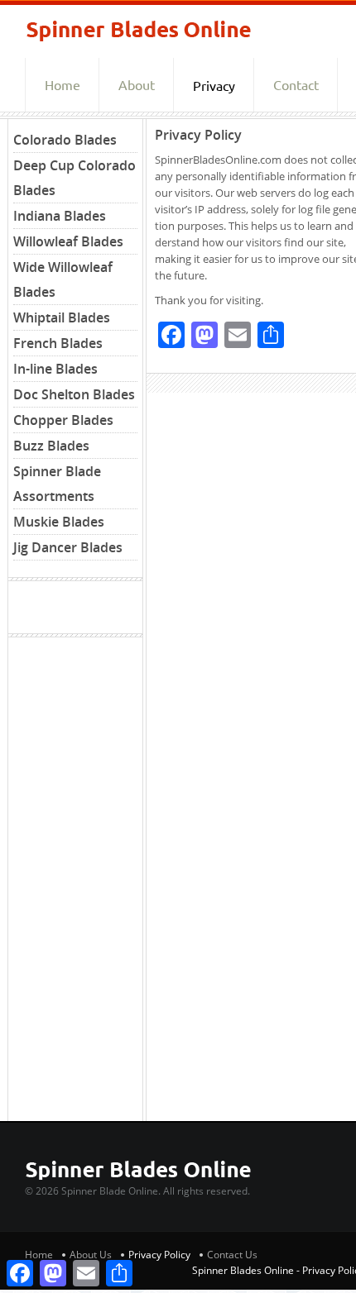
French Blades (58, 343)
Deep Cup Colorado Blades (74, 177)
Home (62, 85)
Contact (296, 85)
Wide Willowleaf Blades (63, 279)
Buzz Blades (51, 446)
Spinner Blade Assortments (57, 483)
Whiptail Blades (61, 317)
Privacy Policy (159, 1255)
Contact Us (232, 1255)
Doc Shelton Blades (74, 394)
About (136, 85)
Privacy (214, 86)
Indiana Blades (59, 216)
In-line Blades (55, 369)
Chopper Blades (63, 420)
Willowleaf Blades (68, 241)
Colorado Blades (65, 140)
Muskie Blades (58, 522)
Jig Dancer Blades (68, 547)
